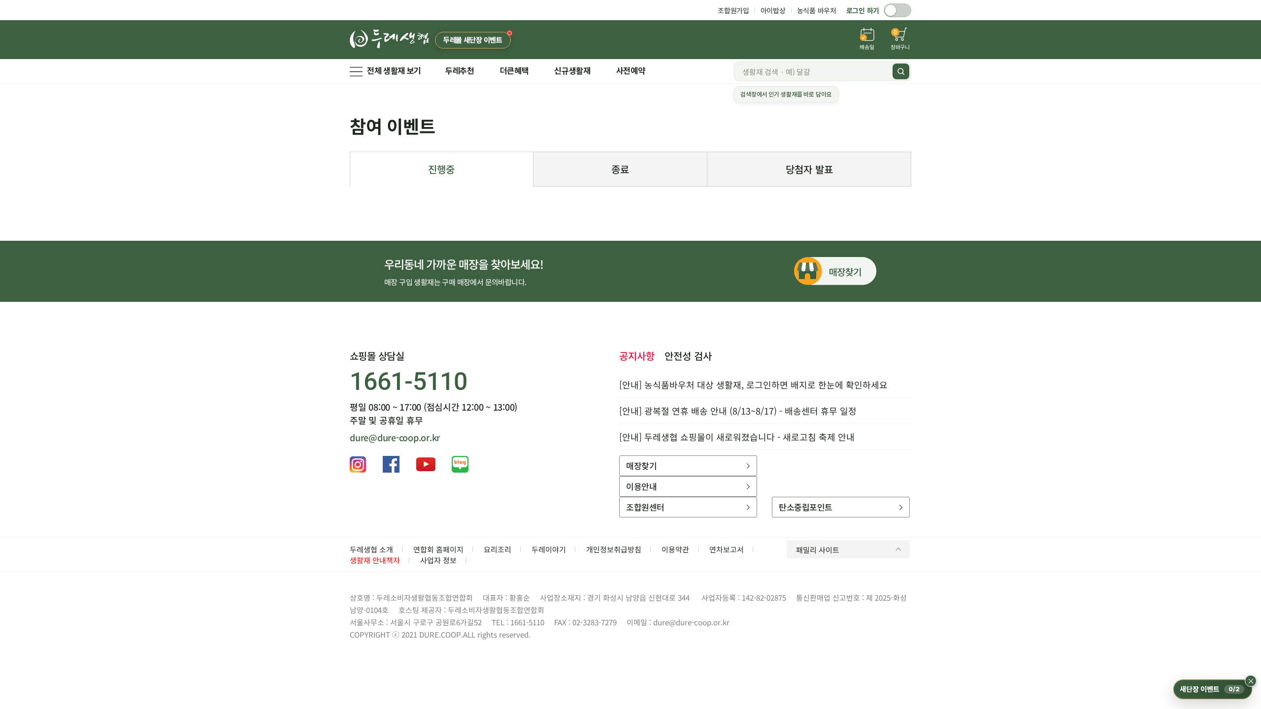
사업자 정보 (438, 560)
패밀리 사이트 (817, 550)
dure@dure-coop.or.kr (395, 437)
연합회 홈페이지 (438, 549)
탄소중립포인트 (805, 507)
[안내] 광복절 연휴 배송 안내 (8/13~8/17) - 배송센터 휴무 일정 (738, 410)
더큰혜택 (514, 71)
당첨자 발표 (809, 169)
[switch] (897, 10)
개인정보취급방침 (613, 549)
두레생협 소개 (371, 549)
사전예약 (630, 71)
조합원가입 (733, 10)
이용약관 (675, 549)
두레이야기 (548, 549)
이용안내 (641, 486)
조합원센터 (645, 507)
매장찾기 (641, 465)
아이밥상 (773, 10)
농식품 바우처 (816, 10)
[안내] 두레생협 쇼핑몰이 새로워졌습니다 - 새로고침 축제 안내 (737, 436)
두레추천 (459, 71)
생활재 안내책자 (375, 560)
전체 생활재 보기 (394, 71)
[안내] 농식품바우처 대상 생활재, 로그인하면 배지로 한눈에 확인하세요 (753, 384)
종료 (620, 169)
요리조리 (497, 549)
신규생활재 (572, 71)
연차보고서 (726, 549)
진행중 (441, 169)
